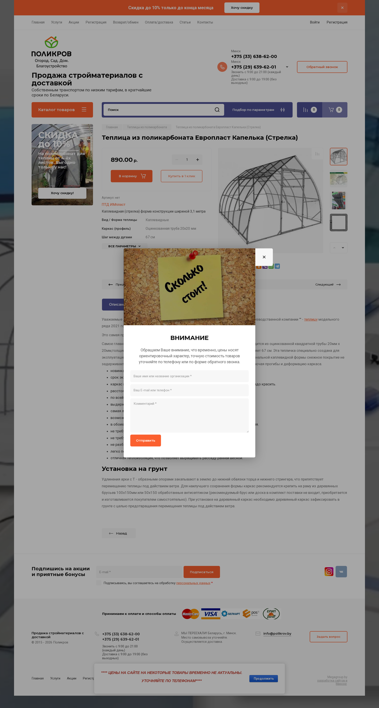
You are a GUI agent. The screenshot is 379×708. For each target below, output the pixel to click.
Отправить (145, 440)
